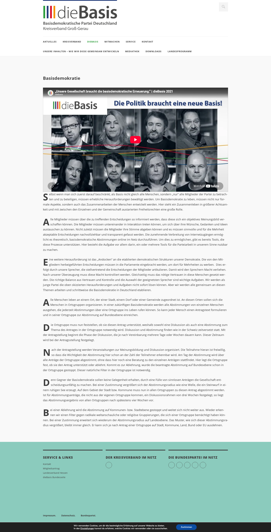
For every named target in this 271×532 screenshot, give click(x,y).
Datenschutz (68, 515)
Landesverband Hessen (55, 472)
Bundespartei (88, 515)
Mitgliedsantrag (51, 468)
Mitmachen (112, 41)
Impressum (49, 515)
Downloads (154, 51)
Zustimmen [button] (186, 527)
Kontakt (147, 41)
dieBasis (92, 41)
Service (131, 41)
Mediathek (132, 51)
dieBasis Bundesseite (54, 477)
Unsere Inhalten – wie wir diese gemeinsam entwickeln (81, 51)
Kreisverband (72, 41)
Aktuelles (50, 41)
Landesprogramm (180, 51)
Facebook (182, 463)
